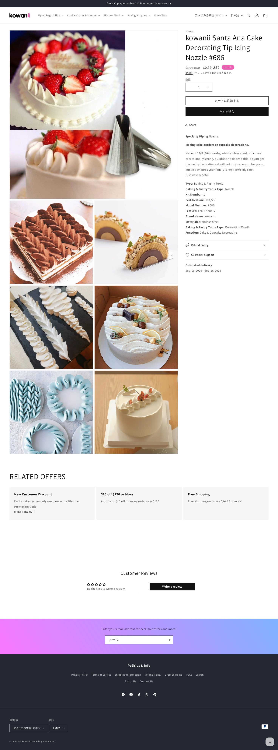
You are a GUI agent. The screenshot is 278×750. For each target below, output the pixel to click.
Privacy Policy (79, 675)
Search (200, 675)
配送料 (189, 73)
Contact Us (146, 681)
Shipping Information (128, 675)
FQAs (189, 675)
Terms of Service (101, 675)
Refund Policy (152, 675)
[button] (50, 15)
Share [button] (192, 124)
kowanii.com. (29, 741)
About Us (130, 681)
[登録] (169, 639)
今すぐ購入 (227, 111)
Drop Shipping (173, 675)
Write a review (172, 586)
